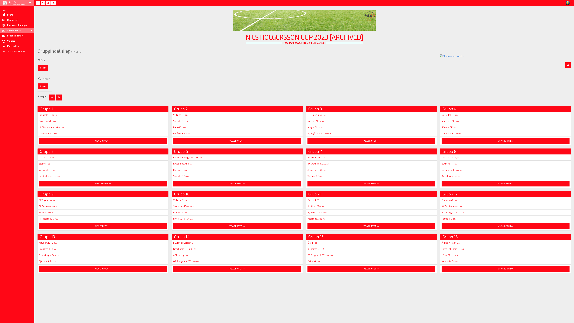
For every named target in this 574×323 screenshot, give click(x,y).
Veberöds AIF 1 (316, 157)
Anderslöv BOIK (316, 170)
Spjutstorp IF (183, 206)
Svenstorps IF (49, 255)
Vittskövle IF (47, 170)
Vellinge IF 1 (181, 200)
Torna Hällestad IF (453, 248)
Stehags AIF (449, 200)
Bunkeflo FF (449, 163)
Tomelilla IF (450, 157)
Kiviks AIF (313, 261)
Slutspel (42, 96)
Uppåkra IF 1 (315, 206)
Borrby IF (180, 170)
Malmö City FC (48, 242)
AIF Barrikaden (452, 206)
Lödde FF (450, 255)
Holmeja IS (449, 218)
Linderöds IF (451, 133)
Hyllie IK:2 (183, 218)
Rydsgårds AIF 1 (182, 163)
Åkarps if (450, 242)
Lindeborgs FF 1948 (185, 248)
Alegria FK (315, 127)
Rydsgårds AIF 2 (319, 133)
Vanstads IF (450, 261)
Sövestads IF (47, 121)
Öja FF (312, 242)
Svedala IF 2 (181, 176)
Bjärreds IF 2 (47, 261)
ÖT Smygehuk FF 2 (186, 261)
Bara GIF (179, 127)
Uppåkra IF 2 (181, 133)
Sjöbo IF (45, 163)
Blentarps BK (315, 248)
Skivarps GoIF (452, 170)
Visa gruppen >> (103, 141)
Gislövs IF (180, 212)
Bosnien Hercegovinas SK (187, 157)
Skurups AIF (315, 121)
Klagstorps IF (451, 176)
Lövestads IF (48, 133)
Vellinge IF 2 (315, 176)
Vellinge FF (180, 114)
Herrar (43, 68)
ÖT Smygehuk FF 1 (320, 255)
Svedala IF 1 (180, 121)
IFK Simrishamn (316, 114)
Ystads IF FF (315, 200)
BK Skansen (318, 163)
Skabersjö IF (47, 212)
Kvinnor (44, 78)
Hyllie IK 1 (316, 212)
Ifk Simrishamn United (51, 127)
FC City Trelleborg (183, 242)
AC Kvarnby (180, 255)
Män (41, 60)
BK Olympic (47, 200)
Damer (43, 86)
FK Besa (48, 206)
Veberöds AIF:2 (316, 218)
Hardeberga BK (48, 218)
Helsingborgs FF (50, 176)
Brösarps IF (47, 248)
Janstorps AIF (450, 121)
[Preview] (568, 65)
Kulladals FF (48, 114)
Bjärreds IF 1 (450, 114)
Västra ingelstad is (453, 212)
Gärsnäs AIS (47, 157)
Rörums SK (449, 127)
